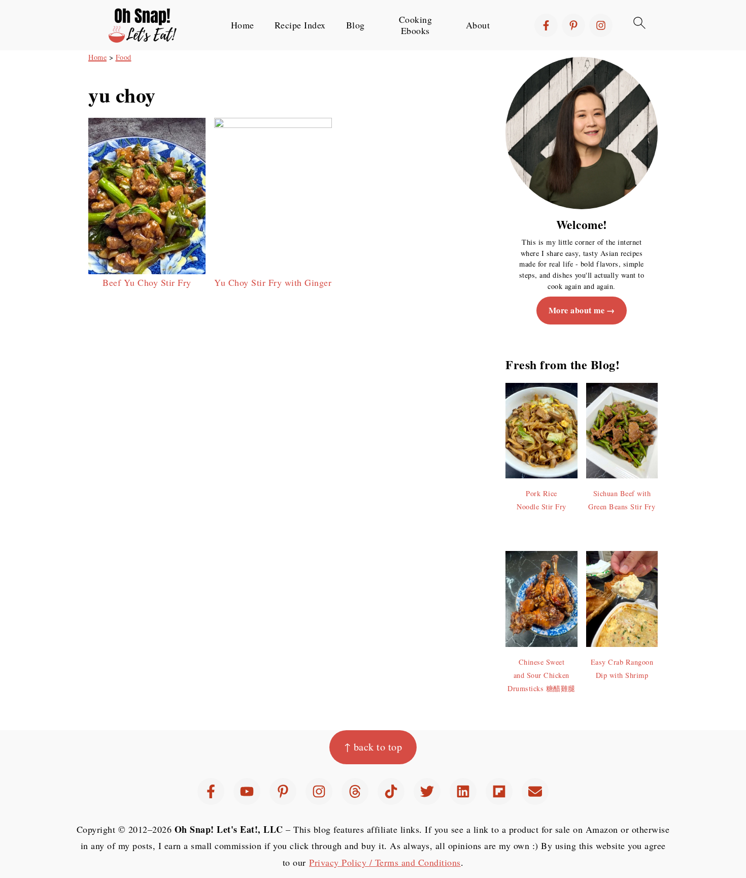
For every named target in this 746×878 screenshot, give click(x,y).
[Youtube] (246, 791)
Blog (355, 25)
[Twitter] (427, 791)
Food (123, 57)
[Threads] (355, 791)
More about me (577, 310)
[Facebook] (546, 25)
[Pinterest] (573, 25)
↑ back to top (373, 747)
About (478, 25)
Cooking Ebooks (415, 25)
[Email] (535, 791)
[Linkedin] (463, 791)
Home (242, 25)
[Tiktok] (391, 791)
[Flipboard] (499, 791)
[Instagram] (601, 25)
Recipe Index (300, 25)
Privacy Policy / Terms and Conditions (385, 862)
